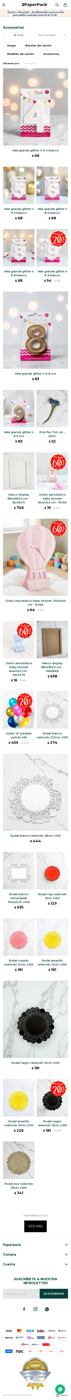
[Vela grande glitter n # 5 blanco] (19, 185)
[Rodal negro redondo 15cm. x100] (52, 1097)
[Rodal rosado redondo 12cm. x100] (19, 937)
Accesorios (29, 63)
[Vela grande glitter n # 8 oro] (35, 330)
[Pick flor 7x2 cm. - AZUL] (52, 408)
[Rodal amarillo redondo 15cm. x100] (19, 1097)
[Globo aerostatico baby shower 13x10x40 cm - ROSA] (35, 557)
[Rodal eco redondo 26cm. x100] (19, 1160)
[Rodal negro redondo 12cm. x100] (35, 1019)
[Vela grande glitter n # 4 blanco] (35, 107)
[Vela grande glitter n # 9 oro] (19, 408)
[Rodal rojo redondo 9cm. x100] (52, 870)
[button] (57, 5)
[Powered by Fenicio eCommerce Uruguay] (62, 1395)
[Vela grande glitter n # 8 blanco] (19, 248)
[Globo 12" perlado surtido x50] (19, 710)
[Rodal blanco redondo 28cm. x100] (35, 792)
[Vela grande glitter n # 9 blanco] (52, 248)
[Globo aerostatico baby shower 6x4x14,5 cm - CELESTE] (19, 639)
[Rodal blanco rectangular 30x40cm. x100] (19, 870)
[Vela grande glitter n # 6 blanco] (52, 185)
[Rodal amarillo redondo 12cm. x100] (52, 937)
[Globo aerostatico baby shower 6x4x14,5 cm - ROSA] (52, 471)
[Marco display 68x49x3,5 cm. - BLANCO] (19, 471)
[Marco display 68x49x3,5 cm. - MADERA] (52, 639)
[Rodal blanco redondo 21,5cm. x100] (52, 710)
